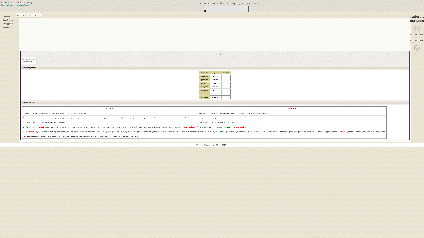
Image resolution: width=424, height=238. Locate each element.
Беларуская (8, 23)
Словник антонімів (28, 61)
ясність (36, 15)
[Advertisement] (248, 35)
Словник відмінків (28, 59)
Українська (8, 20)
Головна (6, 17)
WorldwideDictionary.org (205, 145)
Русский (6, 27)
